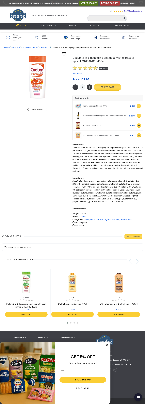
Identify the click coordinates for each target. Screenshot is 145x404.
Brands (72, 26)
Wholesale (95, 26)
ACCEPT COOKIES (88, 3)
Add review (77, 73)
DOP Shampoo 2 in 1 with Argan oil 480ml (118, 304)
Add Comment (133, 236)
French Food (126, 219)
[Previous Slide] (130, 261)
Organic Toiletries (111, 219)
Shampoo (88, 219)
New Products (122, 26)
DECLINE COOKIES (109, 3)
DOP (72, 297)
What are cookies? (128, 3)
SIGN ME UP (83, 379)
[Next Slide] (137, 261)
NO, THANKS (83, 388)
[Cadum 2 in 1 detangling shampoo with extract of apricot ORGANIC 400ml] (37, 77)
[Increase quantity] (89, 87)
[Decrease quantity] (75, 87)
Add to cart (107, 87)
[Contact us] (138, 397)
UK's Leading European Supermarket (50, 16)
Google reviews (133, 11)
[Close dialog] (107, 345)
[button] (67, 322)
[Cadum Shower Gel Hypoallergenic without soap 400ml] (28, 109)
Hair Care (98, 219)
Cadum (83, 216)
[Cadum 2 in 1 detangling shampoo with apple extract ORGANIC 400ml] (46, 109)
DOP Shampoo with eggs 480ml (72, 304)
